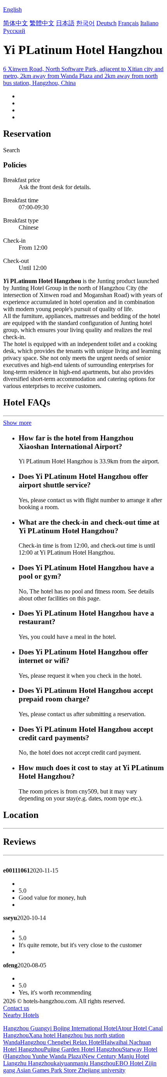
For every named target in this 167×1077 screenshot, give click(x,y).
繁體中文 (42, 23)
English (12, 9)
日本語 (65, 23)
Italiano (149, 23)
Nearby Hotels (21, 1015)
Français (128, 23)
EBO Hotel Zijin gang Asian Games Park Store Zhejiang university (80, 1067)
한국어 (85, 23)
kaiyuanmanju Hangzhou (84, 1063)
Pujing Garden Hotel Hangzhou (83, 1049)
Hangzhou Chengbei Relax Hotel (61, 1042)
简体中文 (15, 23)
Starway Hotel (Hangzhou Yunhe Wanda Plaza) (80, 1053)
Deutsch (106, 23)
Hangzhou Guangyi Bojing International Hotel (60, 1028)
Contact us (16, 1008)
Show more (17, 422)
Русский (14, 31)
